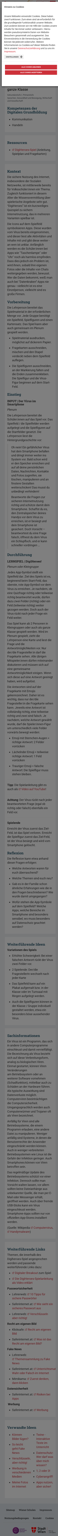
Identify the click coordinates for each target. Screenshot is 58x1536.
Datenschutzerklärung (29, 48)
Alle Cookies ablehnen (31, 67)
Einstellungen (12, 57)
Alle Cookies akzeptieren (31, 72)
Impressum (9, 51)
